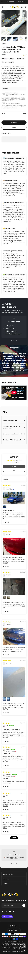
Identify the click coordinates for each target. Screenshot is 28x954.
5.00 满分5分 (18, 460)
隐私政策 (9, 951)
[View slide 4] (17, 340)
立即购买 (14, 127)
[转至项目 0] (3, 39)
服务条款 (14, 951)
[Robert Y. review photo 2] (4, 597)
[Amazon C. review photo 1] (14, 682)
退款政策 (5, 951)
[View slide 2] (13, 340)
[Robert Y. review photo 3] (8, 597)
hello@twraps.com (14, 858)
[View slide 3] (15, 340)
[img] (7, 485)
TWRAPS (3, 44)
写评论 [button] (14, 466)
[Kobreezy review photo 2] (4, 506)
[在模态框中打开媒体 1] (23, 13)
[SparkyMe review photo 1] (14, 546)
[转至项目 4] (21, 39)
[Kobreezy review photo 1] (14, 497)
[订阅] (23, 905)
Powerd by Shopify (18, 948)
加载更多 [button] (14, 838)
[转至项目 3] (15, 39)
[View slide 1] (11, 340)
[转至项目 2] (9, 39)
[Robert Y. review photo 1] (14, 586)
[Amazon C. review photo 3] (8, 699)
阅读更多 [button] (5, 563)
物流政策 (18, 951)
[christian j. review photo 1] (14, 636)
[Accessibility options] (24, 946)
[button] (3, 522)
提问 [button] (14, 470)
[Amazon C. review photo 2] (4, 699)
